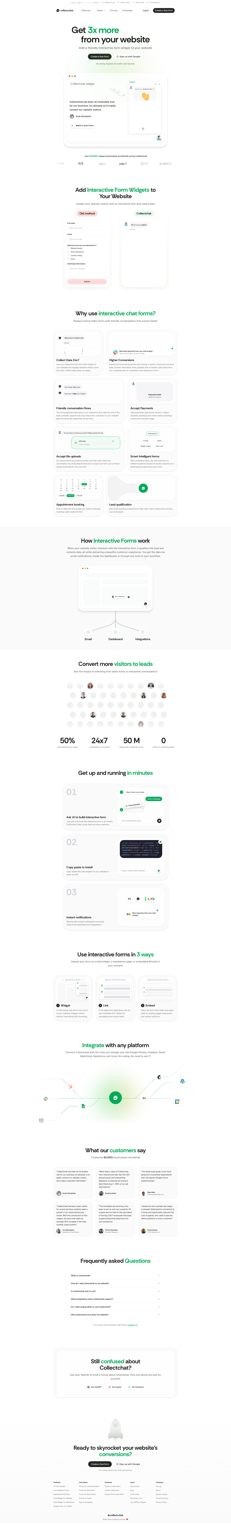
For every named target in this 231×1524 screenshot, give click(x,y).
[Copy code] (160, 842)
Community (134, 1494)
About (158, 1490)
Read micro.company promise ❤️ (115, 1519)
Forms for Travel (85, 1498)
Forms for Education (86, 1490)
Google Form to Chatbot (62, 1506)
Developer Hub (136, 1498)
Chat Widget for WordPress (63, 1502)
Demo (100, 10)
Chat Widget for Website (62, 1498)
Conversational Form (61, 1490)
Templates (127, 10)
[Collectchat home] (64, 10)
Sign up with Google (130, 56)
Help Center (134, 1486)
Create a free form (164, 10)
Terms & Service (162, 1498)
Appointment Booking (61, 1494)
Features (85, 10)
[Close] (159, 84)
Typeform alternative (112, 1486)
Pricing (113, 10)
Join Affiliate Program (138, 1502)
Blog (132, 1490)
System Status (161, 1494)
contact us (133, 1325)
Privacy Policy (161, 1502)
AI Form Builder (59, 1486)
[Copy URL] (159, 871)
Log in (146, 10)
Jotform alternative (112, 1490)
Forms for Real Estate (87, 1494)
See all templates (86, 1502)
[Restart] (155, 84)
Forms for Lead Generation (89, 1486)
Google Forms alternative (114, 1494)
